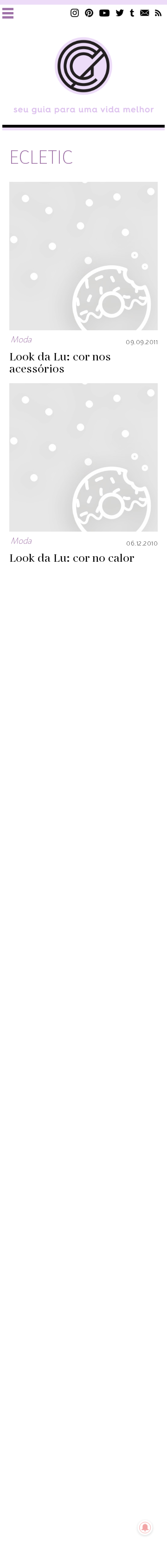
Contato (144, 12)
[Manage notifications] (145, 1527)
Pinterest (89, 12)
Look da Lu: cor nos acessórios (60, 363)
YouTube (104, 12)
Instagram (75, 12)
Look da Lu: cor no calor (72, 558)
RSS (158, 12)
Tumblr (132, 12)
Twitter (120, 12)
